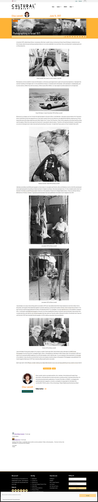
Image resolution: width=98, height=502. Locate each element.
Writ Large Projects (54, 482)
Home (53, 6)
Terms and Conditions (37, 488)
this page (78, 355)
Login (76, 1)
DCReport (52, 478)
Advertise (34, 478)
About (71, 6)
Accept (87, 495)
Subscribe (34, 486)
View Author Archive (27, 391)
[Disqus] (49, 413)
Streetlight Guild (53, 488)
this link (18, 190)
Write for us (35, 482)
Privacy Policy (35, 489)
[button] (70, 37)
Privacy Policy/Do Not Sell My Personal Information (11, 499)
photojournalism (47, 368)
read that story (64, 309)
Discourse (15, 20)
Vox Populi (52, 484)
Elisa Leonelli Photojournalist (30, 190)
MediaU (51, 480)
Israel (54, 368)
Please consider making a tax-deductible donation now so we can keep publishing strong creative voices (53, 362)
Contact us (34, 480)
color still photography (36, 313)
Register (80, 1)
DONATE (65, 6)
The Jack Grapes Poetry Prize (39, 484)
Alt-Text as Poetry (54, 486)
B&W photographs (32, 311)
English (14, 0)
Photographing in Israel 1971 (26, 33)
